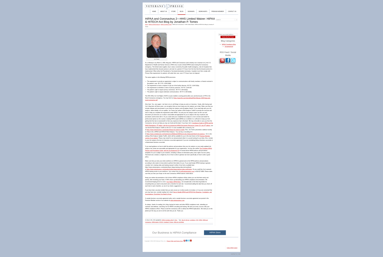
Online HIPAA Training (232, 247)
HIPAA (200, 220)
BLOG (181, 11)
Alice (176, 220)
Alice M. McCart (185, 220)
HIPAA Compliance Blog (166, 24)
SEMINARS (191, 11)
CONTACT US (232, 11)
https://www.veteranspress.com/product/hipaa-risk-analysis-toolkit (166, 129)
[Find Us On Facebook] (227, 64)
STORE (173, 11)
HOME (154, 11)
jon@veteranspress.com (187, 171)
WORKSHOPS (203, 11)
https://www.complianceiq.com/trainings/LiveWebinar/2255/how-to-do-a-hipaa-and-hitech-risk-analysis (176, 134)
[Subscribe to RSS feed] (222, 64)
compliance (192, 220)
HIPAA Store (215, 232)
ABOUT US (163, 11)
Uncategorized (229, 46)
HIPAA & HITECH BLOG (154, 24)
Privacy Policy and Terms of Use (175, 241)
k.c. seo (238, 254)
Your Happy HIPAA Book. (173, 182)
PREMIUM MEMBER (217, 11)
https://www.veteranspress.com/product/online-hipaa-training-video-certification (169, 169)
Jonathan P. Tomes (168, 222)
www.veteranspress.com (177, 200)
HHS (197, 220)
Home (146, 24)
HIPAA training (155, 222)
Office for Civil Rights (179, 222)
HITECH (161, 222)
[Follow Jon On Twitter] (233, 64)
